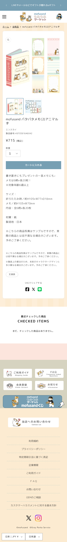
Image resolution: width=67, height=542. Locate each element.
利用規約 (33, 441)
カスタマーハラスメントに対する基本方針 (33, 505)
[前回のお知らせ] (6, 5)
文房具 (12, 274)
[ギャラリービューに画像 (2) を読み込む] (33, 106)
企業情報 (33, 465)
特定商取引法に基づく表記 (33, 457)
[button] (4, 17)
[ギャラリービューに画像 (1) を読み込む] (15, 106)
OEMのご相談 (33, 497)
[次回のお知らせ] (60, 5)
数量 (8, 148)
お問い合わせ (33, 489)
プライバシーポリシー (33, 449)
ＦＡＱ (33, 481)
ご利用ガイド (33, 473)
